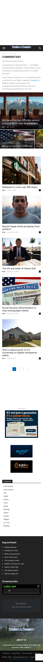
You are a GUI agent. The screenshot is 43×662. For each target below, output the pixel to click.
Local (5, 503)
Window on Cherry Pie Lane (14, 564)
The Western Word (11, 570)
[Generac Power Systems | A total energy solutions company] (21, 424)
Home (4, 54)
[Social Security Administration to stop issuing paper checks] (21, 291)
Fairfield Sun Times (11, 550)
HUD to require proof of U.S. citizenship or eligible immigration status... (19, 353)
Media (6, 506)
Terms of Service (27, 653)
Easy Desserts (9, 489)
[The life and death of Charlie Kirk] (21, 252)
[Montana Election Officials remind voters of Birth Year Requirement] (21, 110)
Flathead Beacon (10, 547)
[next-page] (28, 369)
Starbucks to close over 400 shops (19, 187)
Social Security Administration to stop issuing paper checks (19, 309)
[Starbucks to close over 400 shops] (21, 170)
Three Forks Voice (10, 557)
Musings (6, 509)
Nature (6, 513)
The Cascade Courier (11, 560)
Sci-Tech (7, 523)
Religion (6, 519)
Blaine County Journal (12, 554)
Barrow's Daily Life (11, 574)
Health (6, 496)
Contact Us (6, 653)
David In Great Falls (11, 567)
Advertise (37, 653)
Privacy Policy (16, 653)
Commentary (8, 486)
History (6, 499)
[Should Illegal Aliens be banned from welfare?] (21, 210)
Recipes (6, 516)
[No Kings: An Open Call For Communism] (17, 142)
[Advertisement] (21, 22)
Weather (7, 526)
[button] (3, 48)
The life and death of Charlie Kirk (19, 268)
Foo (5, 493)
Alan (3, 127)
